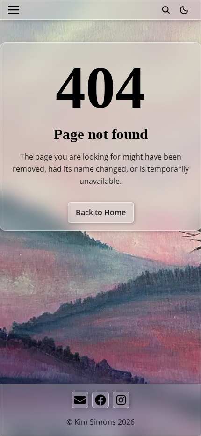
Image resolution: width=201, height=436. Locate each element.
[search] (166, 10)
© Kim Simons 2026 (100, 422)
